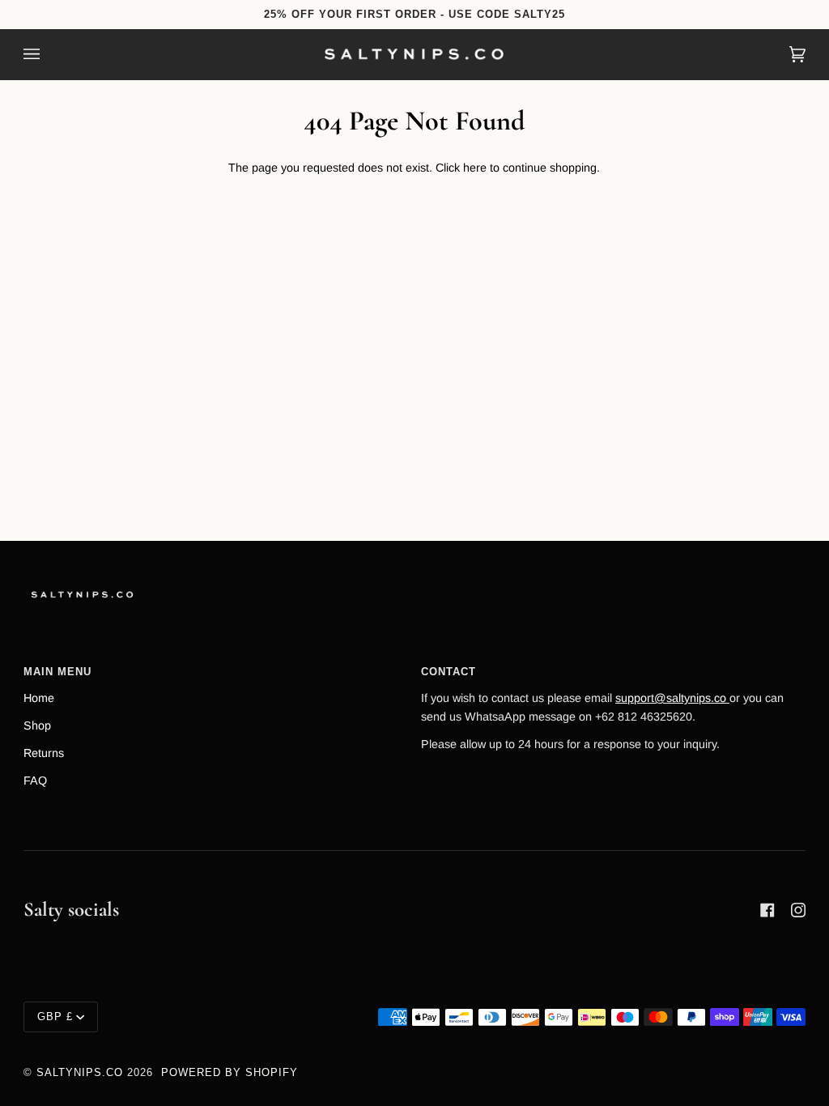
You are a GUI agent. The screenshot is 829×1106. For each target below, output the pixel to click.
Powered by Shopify (229, 1072)
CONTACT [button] (448, 672)
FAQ (35, 780)
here (475, 167)
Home (38, 697)
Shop (37, 725)
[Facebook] (767, 910)
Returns (43, 753)
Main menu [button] (57, 672)
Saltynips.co (79, 1072)
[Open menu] (47, 54)
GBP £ (55, 1016)
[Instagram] (798, 910)
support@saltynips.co (672, 697)
